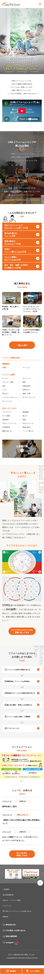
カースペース (7, 401)
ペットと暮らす (28, 431)
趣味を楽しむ (7, 431)
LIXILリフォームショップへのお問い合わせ (18, 911)
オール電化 (6, 416)
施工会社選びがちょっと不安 (11, 234)
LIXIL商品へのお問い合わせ (15, 930)
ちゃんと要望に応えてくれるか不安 (13, 258)
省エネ (25, 416)
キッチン (5, 378)
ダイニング (26, 378)
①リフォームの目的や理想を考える (17, 670)
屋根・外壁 (26, 393)
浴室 (3, 386)
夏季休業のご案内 (9, 806)
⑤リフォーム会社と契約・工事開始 (17, 717)
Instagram (10, 942)
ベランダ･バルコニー (9, 397)
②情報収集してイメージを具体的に (17, 681)
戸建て (4, 367)
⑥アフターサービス (12, 728)
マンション (26, 367)
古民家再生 (6, 427)
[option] (22, 766)
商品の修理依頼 (11, 936)
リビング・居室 (7, 382)
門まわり (5, 393)
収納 (24, 420)
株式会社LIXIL (11, 925)
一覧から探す (22, 345)
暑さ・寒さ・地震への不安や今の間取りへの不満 (16, 266)
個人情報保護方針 (8, 895)
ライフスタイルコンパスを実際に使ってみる (22, 631)
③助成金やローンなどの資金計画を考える (20, 693)
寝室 (24, 382)
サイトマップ (7, 906)
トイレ (4, 390)
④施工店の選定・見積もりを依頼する (18, 705)
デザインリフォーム (9, 423)
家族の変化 (26, 427)
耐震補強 (26, 412)
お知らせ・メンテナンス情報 (11, 900)
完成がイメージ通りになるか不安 (15, 250)
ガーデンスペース (29, 397)
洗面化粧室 (26, 386)
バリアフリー (7, 412)
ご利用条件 (6, 889)
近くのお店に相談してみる (22, 854)
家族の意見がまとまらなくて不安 (13, 242)
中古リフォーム (28, 423)
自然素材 (5, 420)
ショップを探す (34, 971)
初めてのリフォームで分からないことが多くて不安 (16, 226)
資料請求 (13, 971)
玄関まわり (26, 390)
